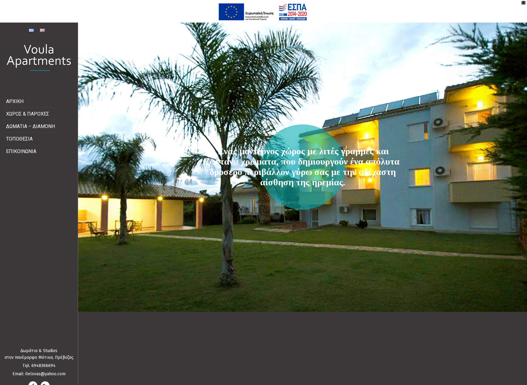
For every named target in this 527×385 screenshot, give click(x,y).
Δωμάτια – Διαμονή (30, 126)
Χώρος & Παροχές (27, 114)
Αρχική (14, 101)
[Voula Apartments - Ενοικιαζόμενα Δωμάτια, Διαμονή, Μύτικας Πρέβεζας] (38, 57)
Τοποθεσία (19, 139)
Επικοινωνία (21, 151)
